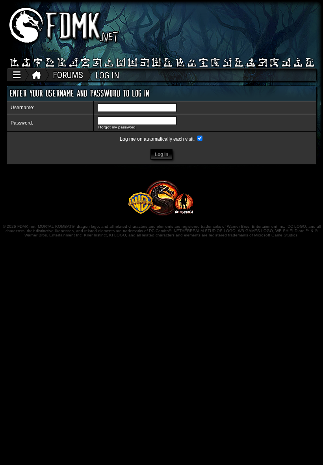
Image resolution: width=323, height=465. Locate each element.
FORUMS (68, 75)
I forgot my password (117, 127)
